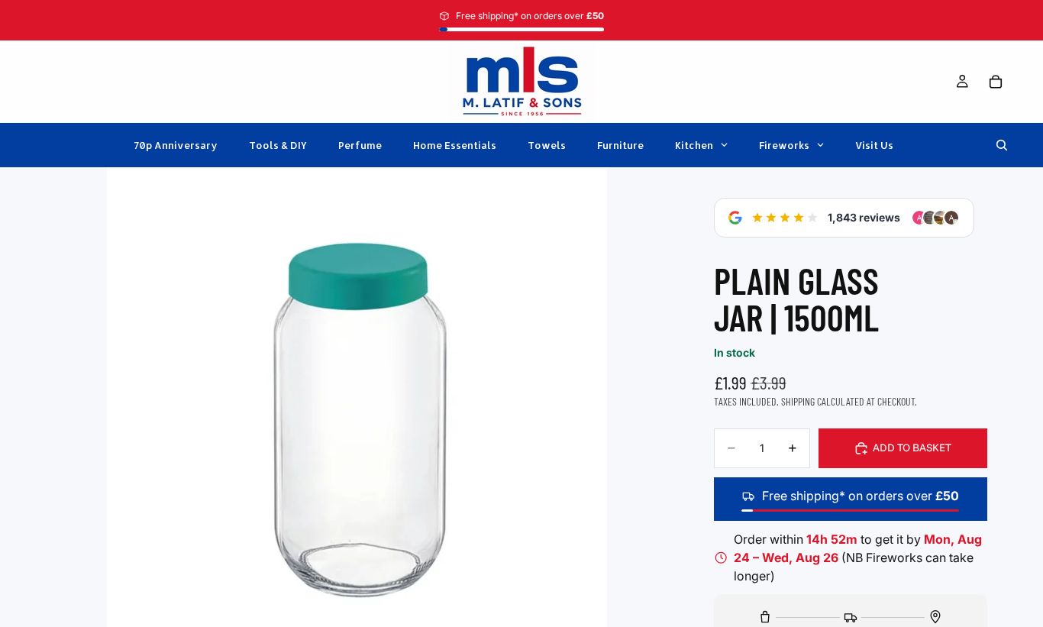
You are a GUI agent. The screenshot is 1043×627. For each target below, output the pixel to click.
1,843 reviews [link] (864, 217)
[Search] (1002, 145)
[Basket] (995, 82)
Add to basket (912, 447)
